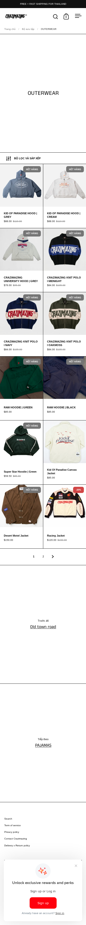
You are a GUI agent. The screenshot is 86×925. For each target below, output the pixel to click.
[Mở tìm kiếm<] (55, 16)
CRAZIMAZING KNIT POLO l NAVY (21, 324)
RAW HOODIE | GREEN (21, 388)
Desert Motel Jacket (21, 517)
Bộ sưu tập (28, 29)
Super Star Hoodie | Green (21, 452)
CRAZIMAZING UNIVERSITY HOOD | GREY (21, 260)
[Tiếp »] (53, 556)
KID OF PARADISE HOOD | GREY (21, 196)
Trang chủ (10, 29)
